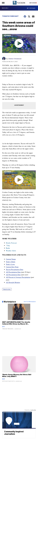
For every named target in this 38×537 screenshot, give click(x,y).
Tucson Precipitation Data (14, 269)
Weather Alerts (11, 250)
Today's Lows (10, 264)
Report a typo (7, 289)
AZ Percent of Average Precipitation (18, 277)
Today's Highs (10, 262)
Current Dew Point (12, 267)
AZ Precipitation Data (13, 272)
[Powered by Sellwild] (33, 410)
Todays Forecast (10, 16)
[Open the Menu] (3, 2)
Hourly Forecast (11, 243)
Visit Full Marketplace (30, 301)
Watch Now (32, 2)
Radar (8, 248)
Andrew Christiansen (14, 59)
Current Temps (11, 259)
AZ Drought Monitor (13, 282)
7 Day (8, 245)
